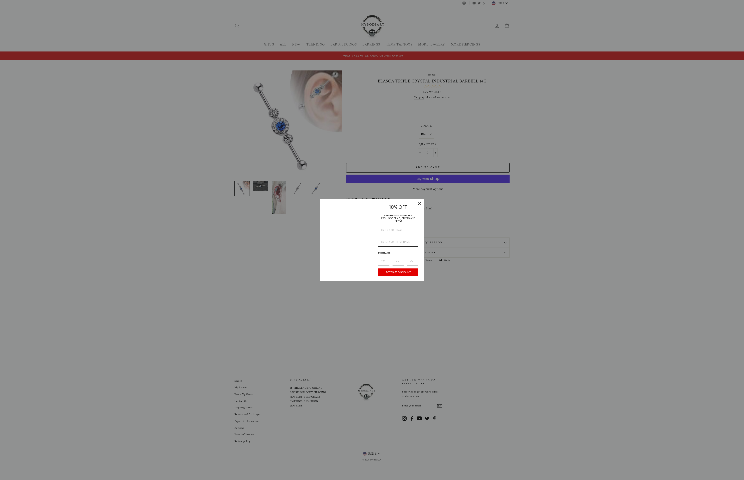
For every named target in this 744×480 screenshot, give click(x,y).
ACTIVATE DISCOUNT (398, 272)
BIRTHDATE (384, 252)
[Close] (419, 203)
